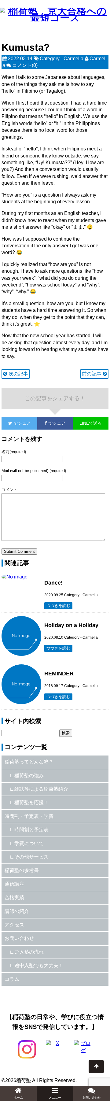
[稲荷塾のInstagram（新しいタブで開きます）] (27, 1049)
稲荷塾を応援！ (31, 802)
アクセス (14, 924)
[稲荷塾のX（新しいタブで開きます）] (55, 1049)
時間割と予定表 (31, 829)
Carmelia (73, 58)
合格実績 (14, 897)
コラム (12, 979)
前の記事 (92, 373)
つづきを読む (58, 605)
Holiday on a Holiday (71, 625)
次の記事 (17, 373)
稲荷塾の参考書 (22, 870)
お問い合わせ (19, 938)
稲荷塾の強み (29, 775)
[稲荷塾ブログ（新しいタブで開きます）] (83, 1049)
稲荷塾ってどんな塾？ (29, 761)
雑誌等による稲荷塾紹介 (41, 789)
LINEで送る (90, 423)
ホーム (18, 1097)
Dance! (53, 583)
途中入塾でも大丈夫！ (38, 965)
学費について (29, 843)
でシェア (16, 423)
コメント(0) (25, 65)
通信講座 (14, 884)
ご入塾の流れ (29, 952)
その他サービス (31, 856)
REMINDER (59, 674)
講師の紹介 (17, 911)
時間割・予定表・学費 (29, 816)
